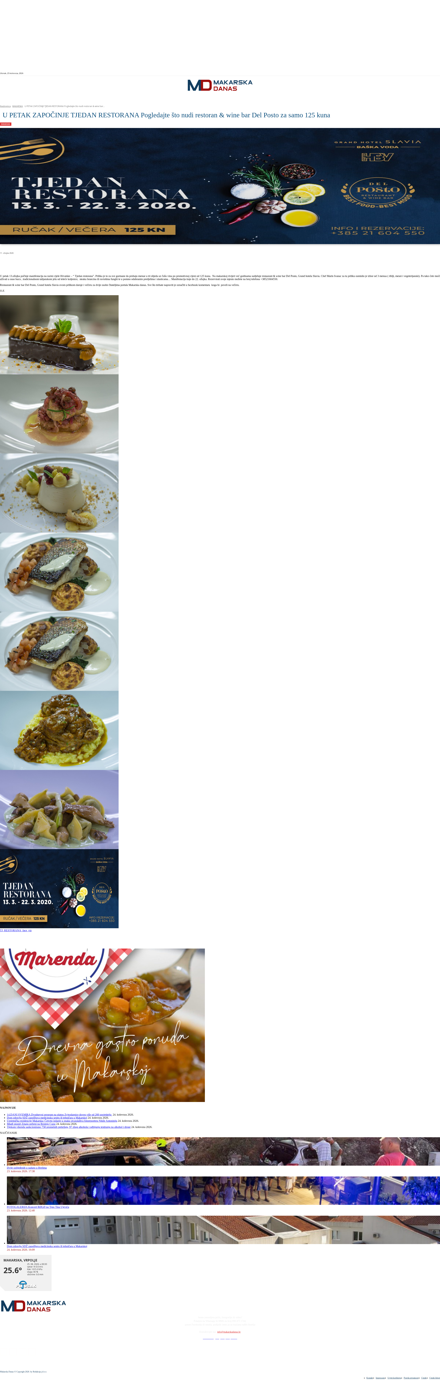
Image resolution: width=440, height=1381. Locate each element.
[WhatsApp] (55, 261)
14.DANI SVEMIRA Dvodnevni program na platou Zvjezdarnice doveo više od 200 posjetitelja (59, 1114)
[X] (42, 261)
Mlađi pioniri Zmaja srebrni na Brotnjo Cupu (31, 1123)
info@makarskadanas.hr (229, 1332)
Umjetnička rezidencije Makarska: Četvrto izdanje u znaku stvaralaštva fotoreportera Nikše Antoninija (62, 1120)
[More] (92, 261)
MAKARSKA (17, 106)
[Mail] (420, 73)
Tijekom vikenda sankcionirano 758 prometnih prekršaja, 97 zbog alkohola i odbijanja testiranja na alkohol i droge (69, 1127)
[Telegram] (79, 261)
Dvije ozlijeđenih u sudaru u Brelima (27, 1167)
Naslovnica (5, 106)
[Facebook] (412, 73)
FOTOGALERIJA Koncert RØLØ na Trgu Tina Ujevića (38, 1207)
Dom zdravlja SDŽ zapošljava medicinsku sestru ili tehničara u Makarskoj (47, 1117)
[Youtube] (424, 73)
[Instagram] (416, 73)
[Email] (67, 261)
